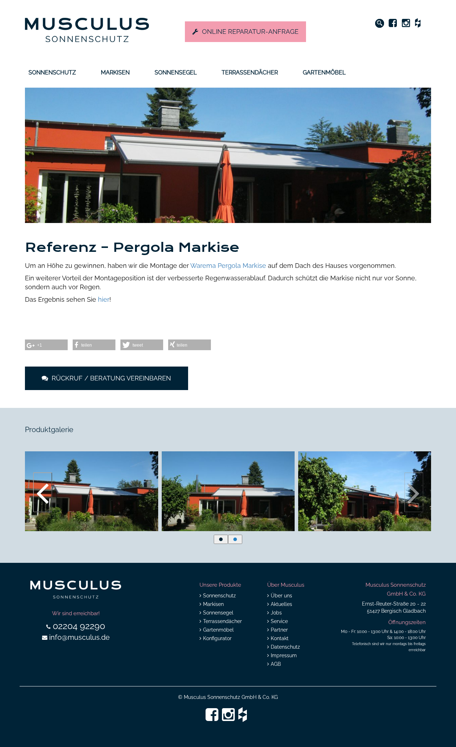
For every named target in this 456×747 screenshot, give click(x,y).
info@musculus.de (79, 637)
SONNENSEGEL (176, 72)
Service (279, 621)
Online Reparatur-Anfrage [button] (250, 31)
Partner (279, 630)
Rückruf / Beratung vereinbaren (110, 378)
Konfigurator (217, 638)
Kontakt (280, 638)
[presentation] (42, 492)
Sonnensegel (218, 613)
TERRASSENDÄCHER (250, 72)
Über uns (281, 595)
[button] (221, 539)
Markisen (213, 604)
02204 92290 (79, 626)
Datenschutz (285, 647)
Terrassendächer (222, 621)
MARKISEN (115, 72)
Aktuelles (281, 604)
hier (102, 299)
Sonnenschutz (219, 595)
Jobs (276, 613)
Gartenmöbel (218, 630)
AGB (276, 664)
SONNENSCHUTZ (52, 72)
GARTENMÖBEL (324, 72)
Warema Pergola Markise (229, 265)
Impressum (284, 655)
